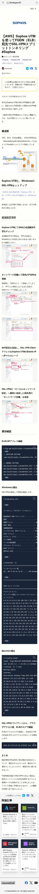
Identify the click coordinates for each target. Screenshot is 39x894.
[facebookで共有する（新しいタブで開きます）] (31, 68)
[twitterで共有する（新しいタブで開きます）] (36, 68)
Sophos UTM (16, 60)
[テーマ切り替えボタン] (37, 2)
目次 (32, 8)
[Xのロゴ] (31, 882)
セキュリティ (19, 63)
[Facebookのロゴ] (26, 882)
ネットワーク (8, 63)
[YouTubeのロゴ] (36, 882)
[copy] (34, 448)
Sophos (6, 60)
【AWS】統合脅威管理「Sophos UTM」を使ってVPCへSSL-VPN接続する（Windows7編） (19, 195)
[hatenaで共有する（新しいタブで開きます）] (27, 68)
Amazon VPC (28, 60)
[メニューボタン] (3, 2)
